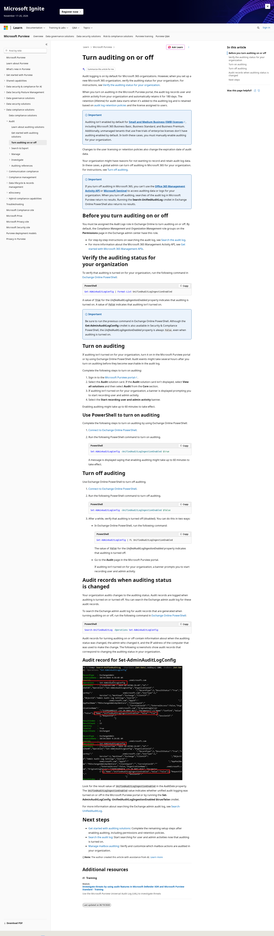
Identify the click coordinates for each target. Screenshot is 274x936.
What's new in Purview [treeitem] (18, 69)
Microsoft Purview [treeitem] (15, 57)
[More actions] (189, 47)
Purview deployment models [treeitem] (21, 233)
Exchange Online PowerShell (99, 277)
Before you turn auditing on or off (247, 53)
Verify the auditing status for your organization (131, 85)
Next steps (234, 79)
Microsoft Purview (102, 47)
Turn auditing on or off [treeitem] (23, 142)
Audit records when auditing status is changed (249, 74)
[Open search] (258, 28)
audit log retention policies (110, 105)
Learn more (156, 857)
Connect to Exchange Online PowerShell (112, 430)
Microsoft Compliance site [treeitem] (20, 210)
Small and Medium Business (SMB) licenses (156, 122)
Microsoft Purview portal (120, 377)
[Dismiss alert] (267, 6)
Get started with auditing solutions (109, 828)
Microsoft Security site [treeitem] (18, 227)
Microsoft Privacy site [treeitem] (17, 221)
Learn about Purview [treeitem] (17, 63)
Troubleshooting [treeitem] (15, 204)
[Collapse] (46, 44)
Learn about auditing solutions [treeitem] (27, 126)
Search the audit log (173, 240)
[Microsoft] (6, 28)
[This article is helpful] (255, 90)
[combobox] (25, 50)
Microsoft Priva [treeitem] (14, 215)
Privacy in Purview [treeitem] (16, 238)
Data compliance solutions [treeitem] (23, 115)
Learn (86, 47)
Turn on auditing (238, 64)
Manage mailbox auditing (103, 846)
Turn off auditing (118, 169)
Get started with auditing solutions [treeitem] (24, 134)
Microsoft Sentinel (115, 191)
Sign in (266, 27)
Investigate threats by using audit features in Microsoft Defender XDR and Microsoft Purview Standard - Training (133, 888)
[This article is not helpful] (259, 90)
